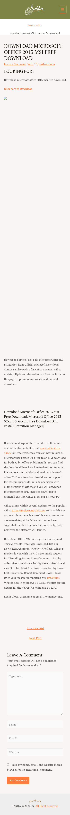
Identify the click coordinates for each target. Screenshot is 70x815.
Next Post (35, 638)
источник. (53, 577)
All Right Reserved (46, 806)
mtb (30, 64)
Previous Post (35, 628)
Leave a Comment (15, 64)
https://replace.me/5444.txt (28, 510)
